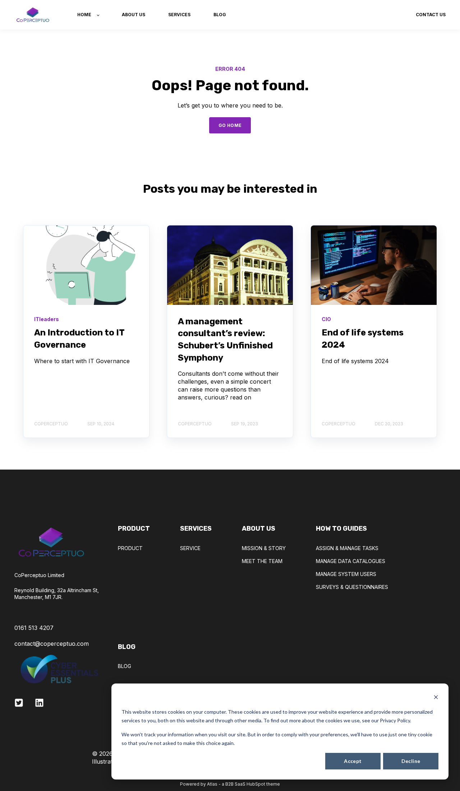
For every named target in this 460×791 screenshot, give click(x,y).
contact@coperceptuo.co (49, 643)
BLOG (124, 666)
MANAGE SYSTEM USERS (346, 574)
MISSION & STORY (264, 548)
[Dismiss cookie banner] (435, 698)
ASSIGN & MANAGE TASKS (347, 548)
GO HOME (230, 125)
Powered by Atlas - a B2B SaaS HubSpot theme (230, 784)
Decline (410, 761)
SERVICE (190, 548)
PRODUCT (130, 548)
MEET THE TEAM (262, 561)
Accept (353, 761)
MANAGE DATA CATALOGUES (350, 561)
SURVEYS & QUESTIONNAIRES (352, 587)
